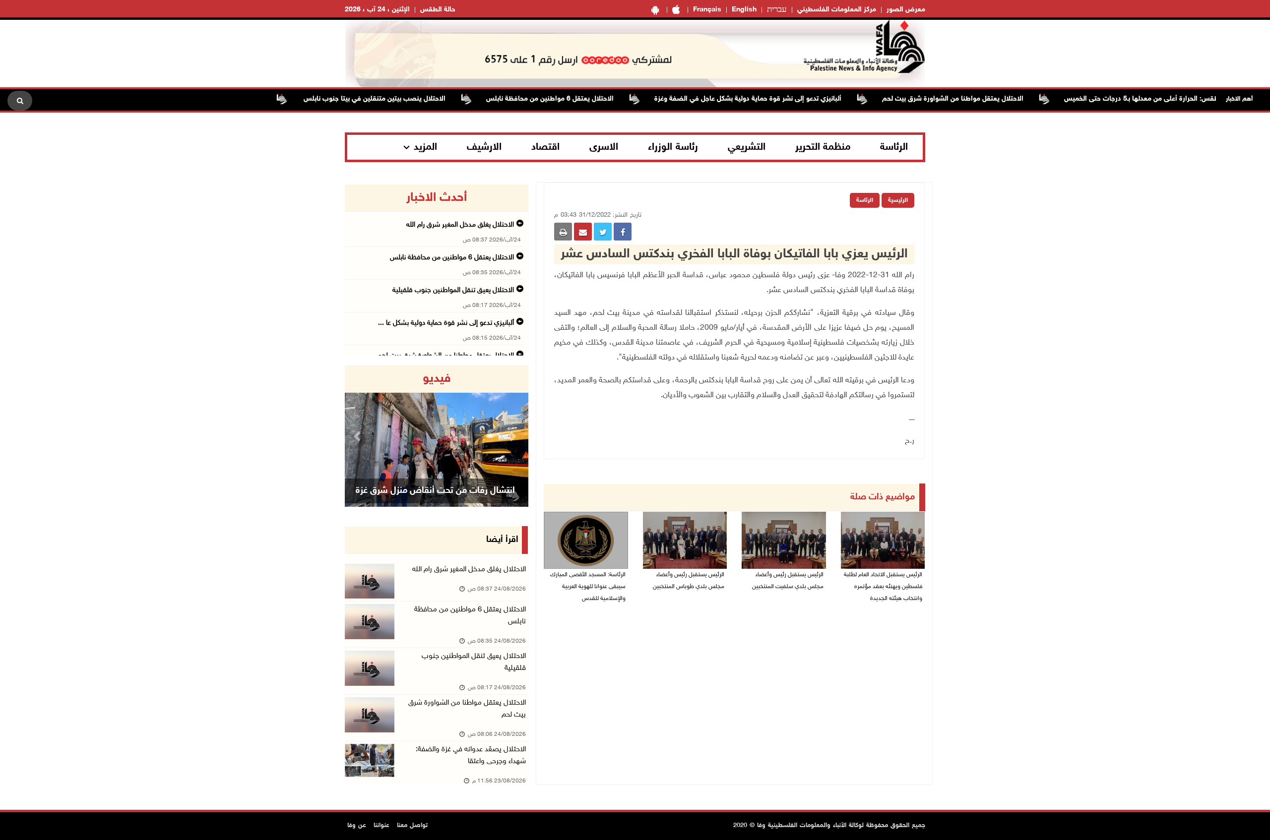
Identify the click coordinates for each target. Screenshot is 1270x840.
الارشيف (484, 147)
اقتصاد (545, 147)
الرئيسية (898, 200)
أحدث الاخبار (436, 197)
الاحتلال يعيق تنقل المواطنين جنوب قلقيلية (453, 290)
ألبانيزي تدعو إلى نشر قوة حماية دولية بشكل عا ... (446, 323)
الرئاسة (894, 147)
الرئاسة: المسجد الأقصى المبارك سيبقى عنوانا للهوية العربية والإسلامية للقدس (588, 586)
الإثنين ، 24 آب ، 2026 (377, 9)
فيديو (437, 378)
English (744, 9)
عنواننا (381, 826)
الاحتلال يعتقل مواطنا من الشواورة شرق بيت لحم (978, 99)
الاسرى (603, 147)
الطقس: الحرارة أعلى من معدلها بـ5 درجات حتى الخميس (1169, 99)
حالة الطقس (437, 9)
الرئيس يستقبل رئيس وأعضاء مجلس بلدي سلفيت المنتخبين (788, 580)
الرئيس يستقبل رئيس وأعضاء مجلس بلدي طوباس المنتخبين (688, 580)
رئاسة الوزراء (673, 147)
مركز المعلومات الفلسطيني (836, 9)
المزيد (425, 147)
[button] (359, 436)
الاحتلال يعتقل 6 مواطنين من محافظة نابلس (575, 99)
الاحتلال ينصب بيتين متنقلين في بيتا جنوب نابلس (399, 99)
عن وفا (356, 826)
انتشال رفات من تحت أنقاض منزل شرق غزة (435, 490)
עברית (777, 10)
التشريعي (746, 147)
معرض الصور (906, 9)
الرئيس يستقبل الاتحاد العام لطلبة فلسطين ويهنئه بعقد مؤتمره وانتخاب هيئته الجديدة (883, 586)
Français (707, 9)
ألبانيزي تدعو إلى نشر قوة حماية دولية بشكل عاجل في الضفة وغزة (773, 99)
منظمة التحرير (823, 147)
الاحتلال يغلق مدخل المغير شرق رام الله (460, 225)
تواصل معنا (412, 826)
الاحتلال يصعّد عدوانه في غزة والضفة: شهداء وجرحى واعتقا (471, 755)
